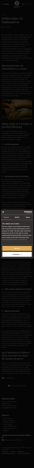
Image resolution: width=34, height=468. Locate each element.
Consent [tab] (6, 217)
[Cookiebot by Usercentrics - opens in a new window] (24, 212)
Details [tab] (17, 217)
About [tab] (28, 217)
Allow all (17, 248)
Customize (16, 254)
